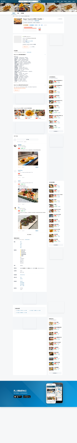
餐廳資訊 (13, 13)
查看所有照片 (73, 10)
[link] (59, 82)
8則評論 (40, 30)
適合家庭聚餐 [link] (22, 282)
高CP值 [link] (21, 278)
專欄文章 (65, 1)
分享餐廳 (33, 46)
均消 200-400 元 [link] (22, 274)
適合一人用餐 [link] (22, 285)
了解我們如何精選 (36, 20)
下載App (62, 1)
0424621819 (27, 42)
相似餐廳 (22, 13)
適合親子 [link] (21, 281)
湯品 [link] (20, 247)
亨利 (18, 207)
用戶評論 (16, 136)
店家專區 (69, 1)
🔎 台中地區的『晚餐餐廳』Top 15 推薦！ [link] (21, 312)
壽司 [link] (20, 241)
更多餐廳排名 (56, 131)
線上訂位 (26, 46)
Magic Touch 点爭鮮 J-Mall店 (32, 19)
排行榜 (74, 1)
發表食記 (58, 1)
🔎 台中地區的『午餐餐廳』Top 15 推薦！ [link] (35, 310)
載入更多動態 (29, 234)
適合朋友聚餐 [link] (22, 284)
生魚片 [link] (21, 243)
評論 (18, 13)
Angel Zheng (20, 170)
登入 (55, 1)
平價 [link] (20, 277)
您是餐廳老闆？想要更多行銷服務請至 (29, 44)
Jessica (19, 180)
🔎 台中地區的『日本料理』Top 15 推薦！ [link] (21, 310)
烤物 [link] (20, 244)
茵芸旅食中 (20, 144)
